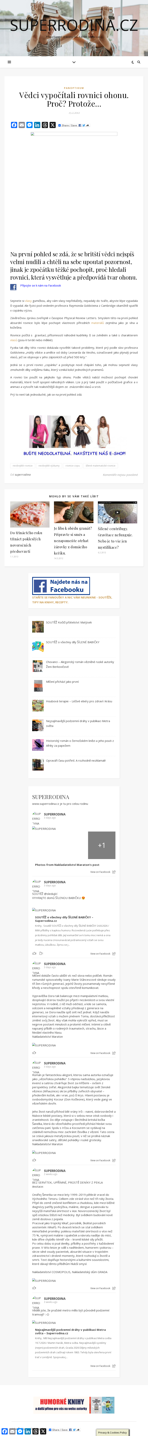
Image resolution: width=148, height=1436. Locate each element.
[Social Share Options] (114, 872)
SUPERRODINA (50, 796)
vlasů (13, 340)
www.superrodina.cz (45, 804)
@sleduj (49, 894)
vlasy (28, 301)
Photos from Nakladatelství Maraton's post (67, 865)
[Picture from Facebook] (46, 845)
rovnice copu (73, 465)
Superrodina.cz (74, 25)
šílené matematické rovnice (100, 465)
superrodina (23, 474)
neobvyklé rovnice (23, 465)
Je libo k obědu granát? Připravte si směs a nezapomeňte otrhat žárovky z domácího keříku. (73, 540)
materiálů (97, 323)
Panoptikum (74, 88)
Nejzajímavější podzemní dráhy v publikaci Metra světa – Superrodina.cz (70, 1331)
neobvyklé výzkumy (49, 465)
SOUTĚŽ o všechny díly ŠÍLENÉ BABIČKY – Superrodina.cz (64, 919)
